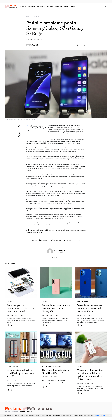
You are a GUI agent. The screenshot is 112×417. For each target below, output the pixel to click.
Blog (78, 301)
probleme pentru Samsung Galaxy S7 (56, 230)
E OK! (103, 415)
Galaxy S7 (39, 230)
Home (28, 17)
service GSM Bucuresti (77, 230)
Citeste (96, 415)
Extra (9, 366)
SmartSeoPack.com (26, 412)
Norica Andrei (34, 44)
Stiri (43, 366)
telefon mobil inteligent (35, 232)
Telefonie (37, 17)
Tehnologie (50, 366)
